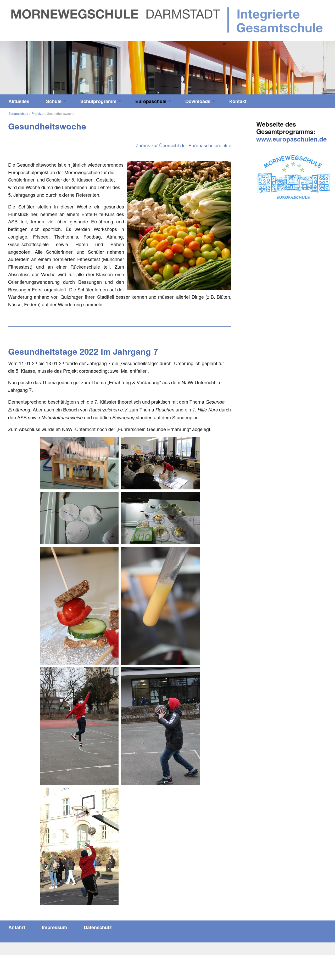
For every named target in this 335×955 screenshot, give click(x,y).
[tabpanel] (167, 67)
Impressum (54, 927)
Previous (42, 65)
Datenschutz (98, 927)
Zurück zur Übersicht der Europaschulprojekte (183, 145)
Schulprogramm (98, 101)
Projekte (37, 113)
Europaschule (150, 101)
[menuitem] (19, 101)
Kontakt (238, 101)
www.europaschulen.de (291, 138)
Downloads (197, 101)
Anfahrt (16, 927)
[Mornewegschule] (167, 19)
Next (293, 65)
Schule (54, 101)
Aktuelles (18, 101)
